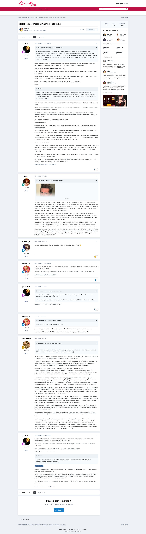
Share (82, 29)
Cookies (84, 529)
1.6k (27, 58)
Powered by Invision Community (73, 531)
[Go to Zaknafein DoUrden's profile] (117, 35)
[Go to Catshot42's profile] (104, 39)
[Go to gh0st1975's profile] (26, 49)
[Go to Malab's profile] (21, 29)
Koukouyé (26, 242)
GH (24, 9)
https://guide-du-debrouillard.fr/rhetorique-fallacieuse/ (50, 68)
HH (20, 9)
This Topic (119, 9)
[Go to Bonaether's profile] (26, 269)
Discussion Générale (40, 30)
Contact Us (77, 529)
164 (27, 256)
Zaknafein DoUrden (125, 34)
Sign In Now (58, 510)
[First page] (20, 37)
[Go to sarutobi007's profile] (26, 345)
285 (27, 191)
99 (27, 278)
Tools (40, 9)
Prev (23, 37)
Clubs (46, 9)
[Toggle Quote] (37, 47)
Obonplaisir (55, 291)
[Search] (126, 9)
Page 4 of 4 (41, 37)
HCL (29, 9)
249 (27, 353)
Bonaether (26, 263)
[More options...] (96, 43)
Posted (41, 43)
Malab (27, 28)
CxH (35, 9)
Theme (70, 529)
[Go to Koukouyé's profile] (26, 248)
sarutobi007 (56, 47)
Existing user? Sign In (122, 3)
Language (62, 529)
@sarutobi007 (39, 466)
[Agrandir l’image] (45, 193)
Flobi (26, 176)
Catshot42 (110, 39)
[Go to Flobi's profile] (26, 182)
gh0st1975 (26, 43)
